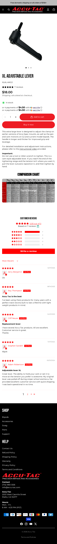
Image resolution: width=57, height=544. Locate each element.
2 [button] (27, 394)
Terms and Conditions (12, 469)
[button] (28, 107)
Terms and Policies (28, 537)
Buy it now (28, 124)
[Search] (9, 9)
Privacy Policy (8, 465)
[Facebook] (21, 524)
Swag (4, 425)
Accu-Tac (31, 532)
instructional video (28, 149)
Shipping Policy (9, 457)
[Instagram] (26, 524)
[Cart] (54, 9)
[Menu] (3, 10)
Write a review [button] (28, 251)
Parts (4, 430)
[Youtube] (30, 524)
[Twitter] (35, 524)
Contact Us (7, 448)
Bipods (5, 417)
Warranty (6, 461)
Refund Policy (8, 452)
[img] (8, 268)
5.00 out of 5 (35, 223)
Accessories (7, 421)
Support (6, 434)
